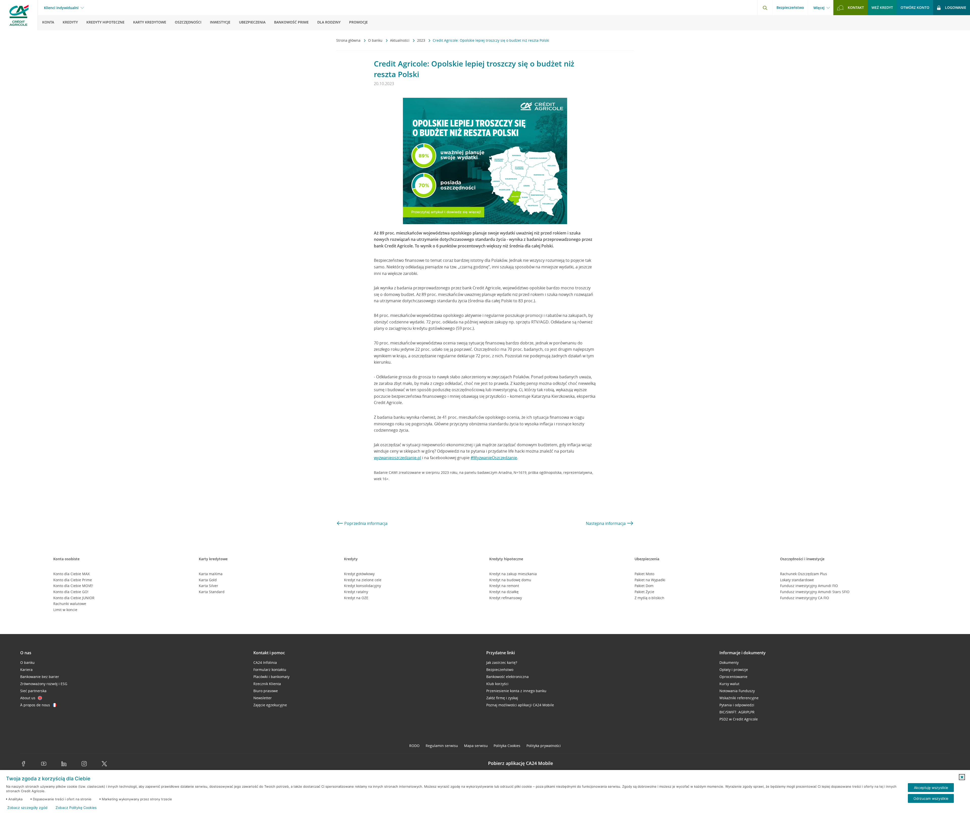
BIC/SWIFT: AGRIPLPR (737, 712)
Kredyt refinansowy (505, 597)
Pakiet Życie (644, 591)
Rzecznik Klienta (267, 683)
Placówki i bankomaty (271, 676)
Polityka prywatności (543, 745)
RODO (414, 745)
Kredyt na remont (504, 585)
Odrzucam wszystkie (930, 798)
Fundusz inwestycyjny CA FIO (804, 597)
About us (27, 697)
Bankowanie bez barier (39, 676)
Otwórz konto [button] (915, 7)
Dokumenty (729, 662)
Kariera (26, 669)
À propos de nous (35, 705)
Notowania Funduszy (737, 690)
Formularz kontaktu (269, 669)
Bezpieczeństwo (790, 7)
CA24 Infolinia (265, 662)
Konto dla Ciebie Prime (72, 579)
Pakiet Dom (644, 585)
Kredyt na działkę (504, 591)
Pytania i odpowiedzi (736, 705)
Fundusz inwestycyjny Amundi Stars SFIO (815, 591)
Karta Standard (212, 591)
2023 (421, 40)
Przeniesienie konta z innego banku (516, 690)
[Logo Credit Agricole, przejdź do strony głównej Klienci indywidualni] (19, 15)
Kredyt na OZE (356, 597)
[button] (962, 777)
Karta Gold (208, 579)
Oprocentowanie (733, 676)
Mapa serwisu (476, 745)
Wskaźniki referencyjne (739, 697)
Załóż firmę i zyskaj (502, 697)
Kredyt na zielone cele (362, 579)
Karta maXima (211, 573)
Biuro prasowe (265, 690)
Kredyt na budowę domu (510, 579)
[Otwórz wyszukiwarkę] (764, 7)
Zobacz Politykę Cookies (76, 808)
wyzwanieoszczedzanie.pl (397, 457)
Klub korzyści (497, 683)
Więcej (819, 8)
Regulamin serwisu (442, 745)
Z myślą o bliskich (649, 597)
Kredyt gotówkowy (359, 573)
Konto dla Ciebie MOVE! (73, 585)
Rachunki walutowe (69, 603)
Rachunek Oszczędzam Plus (803, 573)
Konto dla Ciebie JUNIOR (73, 597)
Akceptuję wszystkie (931, 787)
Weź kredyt (882, 7)
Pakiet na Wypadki (650, 579)
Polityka (507, 745)
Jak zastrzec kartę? (501, 662)
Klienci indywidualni (61, 8)
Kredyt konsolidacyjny (362, 585)
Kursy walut (729, 683)
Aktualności (400, 40)
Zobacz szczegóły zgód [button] (27, 808)
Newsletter (262, 697)
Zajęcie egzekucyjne (270, 705)
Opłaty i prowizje (733, 669)
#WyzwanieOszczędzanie (494, 457)
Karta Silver (208, 585)
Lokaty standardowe (797, 579)
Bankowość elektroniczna (507, 676)
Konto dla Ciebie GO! (70, 591)
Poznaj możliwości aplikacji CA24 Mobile (520, 705)
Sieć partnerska (33, 690)
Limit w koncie (65, 609)
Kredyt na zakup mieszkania (513, 573)
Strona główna (348, 40)
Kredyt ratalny (356, 591)
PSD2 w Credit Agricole (738, 719)
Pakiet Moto (644, 573)
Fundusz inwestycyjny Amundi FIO (809, 585)
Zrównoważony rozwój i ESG (43, 683)
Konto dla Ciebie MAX (71, 573)
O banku (375, 40)
